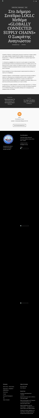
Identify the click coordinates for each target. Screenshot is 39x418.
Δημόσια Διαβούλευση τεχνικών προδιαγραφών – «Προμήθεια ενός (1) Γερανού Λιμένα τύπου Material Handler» (27, 407)
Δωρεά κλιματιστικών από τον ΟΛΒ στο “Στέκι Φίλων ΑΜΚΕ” (27, 397)
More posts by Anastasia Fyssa (19, 125)
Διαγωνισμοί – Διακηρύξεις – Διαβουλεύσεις (8, 389)
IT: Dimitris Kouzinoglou (7, 147)
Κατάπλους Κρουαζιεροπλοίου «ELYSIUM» (25, 394)
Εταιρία (4, 394)
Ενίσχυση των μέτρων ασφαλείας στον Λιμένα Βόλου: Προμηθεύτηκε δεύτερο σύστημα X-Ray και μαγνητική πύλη (27, 412)
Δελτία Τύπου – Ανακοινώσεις (18, 7)
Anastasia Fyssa (16, 44)
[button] (36, 1)
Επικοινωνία (5, 392)
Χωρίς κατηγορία (6, 399)
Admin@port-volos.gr (24, 144)
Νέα (26, 7)
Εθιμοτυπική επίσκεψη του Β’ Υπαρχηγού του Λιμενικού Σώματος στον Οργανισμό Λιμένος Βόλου (27, 402)
